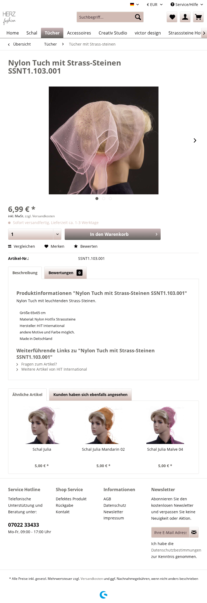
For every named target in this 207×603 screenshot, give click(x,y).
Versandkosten (92, 578)
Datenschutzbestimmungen (176, 550)
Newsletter (113, 511)
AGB (107, 498)
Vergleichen (24, 246)
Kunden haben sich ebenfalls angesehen (90, 394)
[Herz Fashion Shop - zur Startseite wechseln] (9, 18)
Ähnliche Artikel (27, 394)
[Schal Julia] (42, 425)
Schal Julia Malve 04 (165, 449)
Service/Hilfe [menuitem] (186, 4)
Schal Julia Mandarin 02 (103, 449)
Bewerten (88, 246)
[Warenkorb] (198, 17)
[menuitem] (110, 17)
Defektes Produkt (71, 498)
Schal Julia (42, 449)
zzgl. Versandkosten (40, 216)
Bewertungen (65, 272)
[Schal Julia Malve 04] (165, 425)
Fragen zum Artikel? (38, 364)
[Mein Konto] (185, 17)
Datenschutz (115, 505)
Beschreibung (24, 272)
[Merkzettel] (172, 17)
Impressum (114, 518)
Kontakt (63, 511)
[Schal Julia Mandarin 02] (103, 425)
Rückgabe (64, 505)
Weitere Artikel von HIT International (53, 369)
